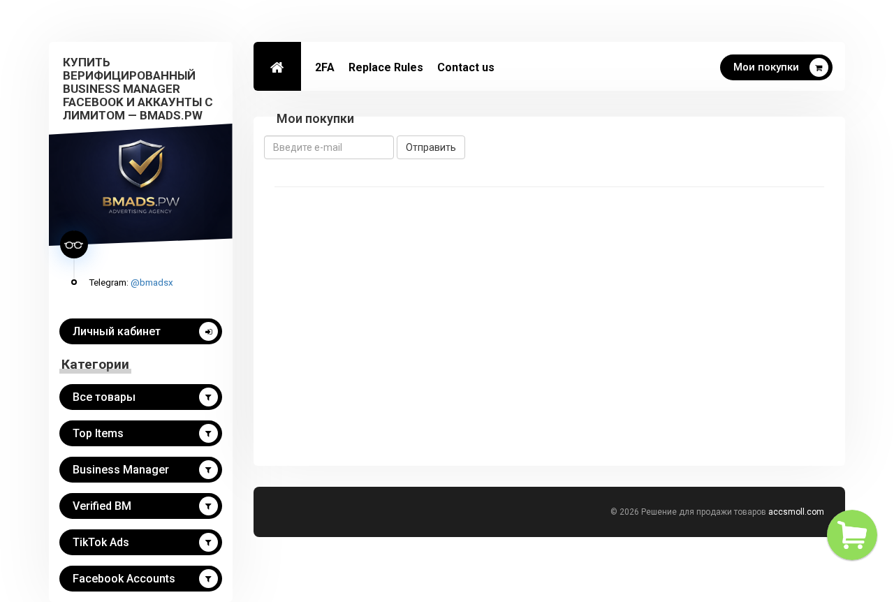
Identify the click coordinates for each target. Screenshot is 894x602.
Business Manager (121, 469)
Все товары (104, 397)
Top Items (98, 433)
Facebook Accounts (124, 578)
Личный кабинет (117, 331)
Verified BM (102, 506)
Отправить (431, 147)
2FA (325, 67)
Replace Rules (386, 67)
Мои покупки (766, 67)
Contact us (465, 67)
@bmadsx (152, 282)
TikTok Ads (101, 542)
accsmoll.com (796, 512)
